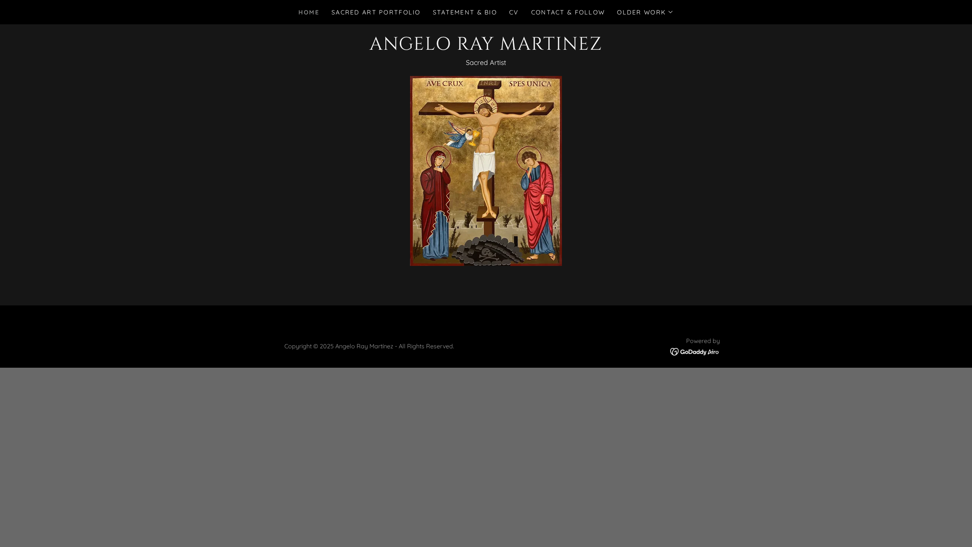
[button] (645, 12)
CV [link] (514, 12)
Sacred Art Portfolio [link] (376, 12)
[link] (486, 47)
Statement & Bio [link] (465, 12)
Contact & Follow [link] (568, 12)
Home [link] (308, 12)
